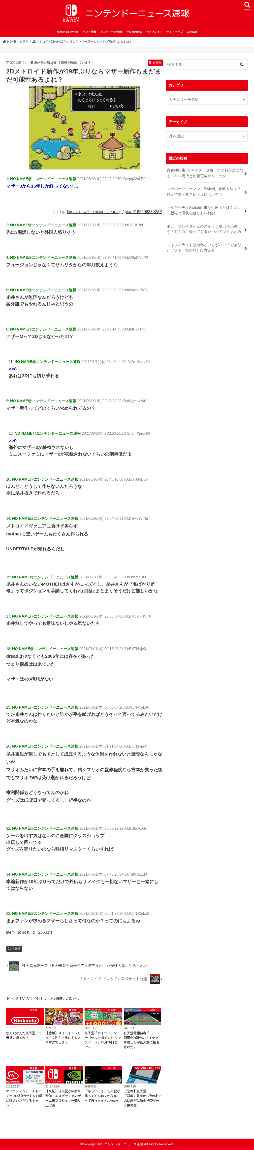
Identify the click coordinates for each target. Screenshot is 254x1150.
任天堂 (15, 949)
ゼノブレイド (154, 31)
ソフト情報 (89, 31)
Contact (192, 31)
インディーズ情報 (111, 31)
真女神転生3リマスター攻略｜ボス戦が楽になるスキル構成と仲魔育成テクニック (205, 173)
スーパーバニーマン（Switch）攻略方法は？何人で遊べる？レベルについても (204, 191)
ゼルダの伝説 (134, 31)
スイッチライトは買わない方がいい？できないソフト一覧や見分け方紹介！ (204, 247)
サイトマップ (174, 31)
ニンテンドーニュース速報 (123, 1144)
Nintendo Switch (68, 31)
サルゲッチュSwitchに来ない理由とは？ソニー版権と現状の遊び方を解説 (204, 210)
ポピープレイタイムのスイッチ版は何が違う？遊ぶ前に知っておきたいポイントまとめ (204, 229)
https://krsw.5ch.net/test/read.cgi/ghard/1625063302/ (112, 211)
